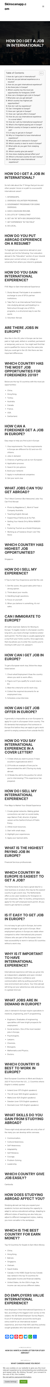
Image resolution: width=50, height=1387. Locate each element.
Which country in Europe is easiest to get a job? (26, 128)
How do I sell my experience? (19, 106)
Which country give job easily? (21, 151)
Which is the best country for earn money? (26, 157)
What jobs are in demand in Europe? (23, 141)
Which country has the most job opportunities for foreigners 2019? (21, 91)
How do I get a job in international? (21, 77)
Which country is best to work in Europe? (25, 143)
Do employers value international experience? (22, 160)
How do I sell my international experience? (26, 122)
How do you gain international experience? (25, 84)
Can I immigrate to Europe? (19, 109)
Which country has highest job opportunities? (20, 102)
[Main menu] (43, 6)
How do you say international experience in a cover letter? (25, 118)
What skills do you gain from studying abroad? (23, 147)
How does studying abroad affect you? (24, 154)
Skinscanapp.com (15, 6)
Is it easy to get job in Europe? (20, 133)
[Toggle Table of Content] (40, 73)
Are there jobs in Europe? (18, 87)
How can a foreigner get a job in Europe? (24, 95)
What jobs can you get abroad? (19, 98)
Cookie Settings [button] (10, 1382)
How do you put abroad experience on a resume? (24, 80)
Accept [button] (23, 1382)
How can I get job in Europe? (19, 111)
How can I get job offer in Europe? (22, 114)
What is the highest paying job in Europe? (25, 125)
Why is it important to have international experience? (25, 136)
